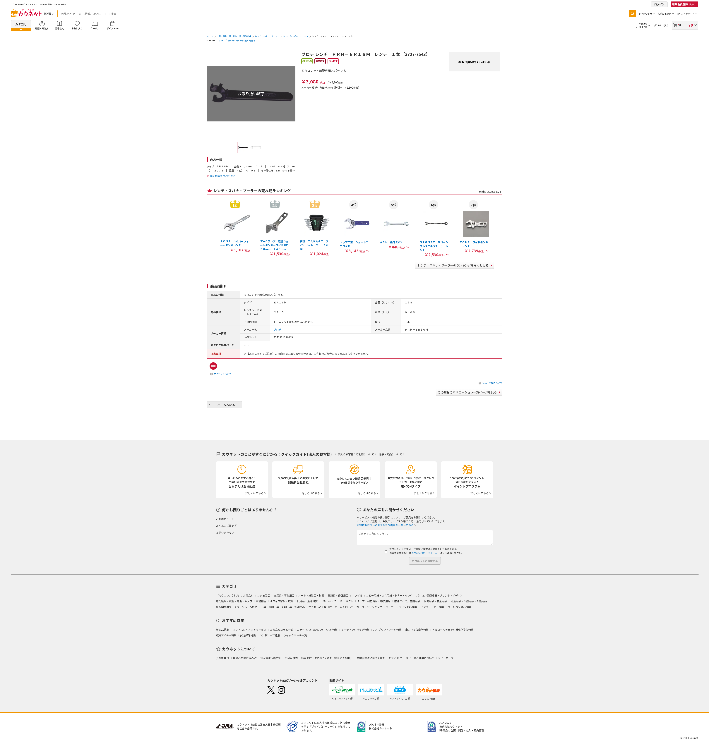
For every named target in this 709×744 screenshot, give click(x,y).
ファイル (357, 595)
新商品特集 (222, 629)
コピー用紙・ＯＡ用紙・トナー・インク (389, 595)
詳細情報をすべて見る (222, 176)
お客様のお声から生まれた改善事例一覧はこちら (385, 525)
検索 (632, 13)
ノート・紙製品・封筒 (311, 595)
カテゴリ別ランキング (369, 607)
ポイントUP (113, 28)
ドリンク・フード (331, 601)
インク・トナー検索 (432, 607)
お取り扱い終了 (251, 93)
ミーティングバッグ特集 (355, 629)
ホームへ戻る (226, 405)
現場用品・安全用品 (435, 601)
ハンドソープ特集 (269, 635)
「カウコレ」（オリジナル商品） (235, 595)
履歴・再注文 (41, 28)
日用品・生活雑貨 (307, 601)
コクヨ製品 (263, 595)
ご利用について (365, 454)
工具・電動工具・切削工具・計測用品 (234, 36)
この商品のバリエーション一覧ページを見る (467, 392)
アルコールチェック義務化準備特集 (453, 629)
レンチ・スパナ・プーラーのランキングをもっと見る (453, 265)
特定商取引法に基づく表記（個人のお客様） (327, 658)
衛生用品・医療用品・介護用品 (469, 601)
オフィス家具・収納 (281, 601)
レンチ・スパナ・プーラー (267, 36)
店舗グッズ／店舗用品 (407, 601)
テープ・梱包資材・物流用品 (374, 601)
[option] (235, 226)
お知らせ (394, 658)
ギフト (349, 601)
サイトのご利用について (420, 658)
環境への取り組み (243, 658)
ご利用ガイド (224, 519)
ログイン (659, 4)
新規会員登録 (684, 4)
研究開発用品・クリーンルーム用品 (236, 607)
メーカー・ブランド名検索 (401, 607)
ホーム (210, 36)
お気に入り (77, 28)
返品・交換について (492, 382)
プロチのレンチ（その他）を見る (240, 40)
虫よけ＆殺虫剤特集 (417, 629)
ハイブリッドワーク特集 (387, 629)
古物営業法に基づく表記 (371, 658)
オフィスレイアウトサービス (249, 629)
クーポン (94, 28)
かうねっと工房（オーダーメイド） (329, 607)
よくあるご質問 (225, 525)
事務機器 (261, 601)
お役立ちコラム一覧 (281, 629)
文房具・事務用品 (284, 595)
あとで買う (663, 25)
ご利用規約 (291, 658)
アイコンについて (222, 374)
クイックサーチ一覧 (295, 635)
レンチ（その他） (291, 36)
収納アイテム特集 (226, 635)
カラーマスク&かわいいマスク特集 (317, 629)
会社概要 (221, 658)
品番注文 (59, 28)
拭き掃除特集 (248, 635)
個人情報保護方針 (270, 658)
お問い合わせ (224, 532)
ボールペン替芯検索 (459, 607)
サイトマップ (445, 658)
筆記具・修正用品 (338, 595)
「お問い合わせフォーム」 (425, 553)
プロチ (220, 40)
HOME (48, 13)
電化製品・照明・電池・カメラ (234, 601)
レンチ (305, 36)
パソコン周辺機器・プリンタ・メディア (439, 595)
